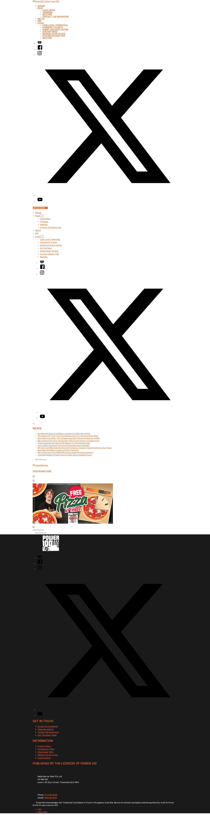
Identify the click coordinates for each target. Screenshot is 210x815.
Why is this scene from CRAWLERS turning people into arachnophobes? (65, 453)
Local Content (44, 758)
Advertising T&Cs (45, 752)
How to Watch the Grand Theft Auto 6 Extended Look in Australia (63, 446)
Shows (41, 6)
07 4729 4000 (50, 795)
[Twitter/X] (107, 195)
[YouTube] (40, 201)
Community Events (52, 27)
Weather (47, 14)
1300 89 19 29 (50, 798)
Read (40, 8)
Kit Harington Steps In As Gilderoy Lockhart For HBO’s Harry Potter (64, 434)
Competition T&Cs (46, 749)
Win (39, 21)
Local (41, 23)
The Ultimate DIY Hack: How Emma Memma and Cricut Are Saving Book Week (68, 436)
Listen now (39, 208)
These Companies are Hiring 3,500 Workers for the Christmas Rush (64, 443)
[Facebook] (40, 49)
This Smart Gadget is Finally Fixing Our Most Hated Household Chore (65, 455)
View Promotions (42, 471)
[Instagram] (40, 55)
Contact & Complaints (48, 726)
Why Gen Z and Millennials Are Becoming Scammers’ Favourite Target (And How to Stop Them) (75, 448)
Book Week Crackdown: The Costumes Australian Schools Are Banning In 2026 (69, 438)
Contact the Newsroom (55, 16)
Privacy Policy (44, 746)
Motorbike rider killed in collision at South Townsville (58, 450)
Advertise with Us (45, 729)
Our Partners (50, 31)
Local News (48, 10)
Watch (41, 19)
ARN (39, 809)
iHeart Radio (42, 812)
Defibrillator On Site (54, 34)
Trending (47, 12)
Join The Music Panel (47, 735)
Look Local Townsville (55, 25)
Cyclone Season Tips (53, 36)
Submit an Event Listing (55, 29)
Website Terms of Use (48, 755)
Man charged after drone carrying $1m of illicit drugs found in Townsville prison (68, 441)
